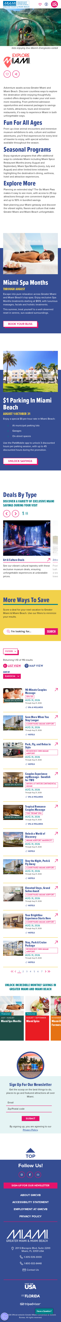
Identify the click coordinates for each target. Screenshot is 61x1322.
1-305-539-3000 (33, 1256)
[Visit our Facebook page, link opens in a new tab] (30, 1175)
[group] (12, 1018)
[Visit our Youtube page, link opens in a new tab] (38, 1175)
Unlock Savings (20, 461)
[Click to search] (8, 631)
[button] (47, 523)
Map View (36, 666)
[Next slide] (15, 513)
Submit (30, 1118)
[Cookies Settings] (4, 1316)
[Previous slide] (6, 513)
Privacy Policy (30, 1130)
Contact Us (33, 1269)
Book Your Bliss (20, 324)
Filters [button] (9, 651)
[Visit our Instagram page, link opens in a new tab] (22, 1175)
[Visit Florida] (30, 1295)
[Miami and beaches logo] (30, 1236)
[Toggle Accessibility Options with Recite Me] (46, 4)
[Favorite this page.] (7, 74)
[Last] (48, 971)
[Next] (45, 971)
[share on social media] (16, 74)
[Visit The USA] (30, 1286)
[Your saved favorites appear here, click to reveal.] (40, 4)
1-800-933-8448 (33, 1263)
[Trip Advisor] (30, 1304)
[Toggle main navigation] (54, 4)
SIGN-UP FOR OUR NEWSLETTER (30, 1185)
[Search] (51, 631)
